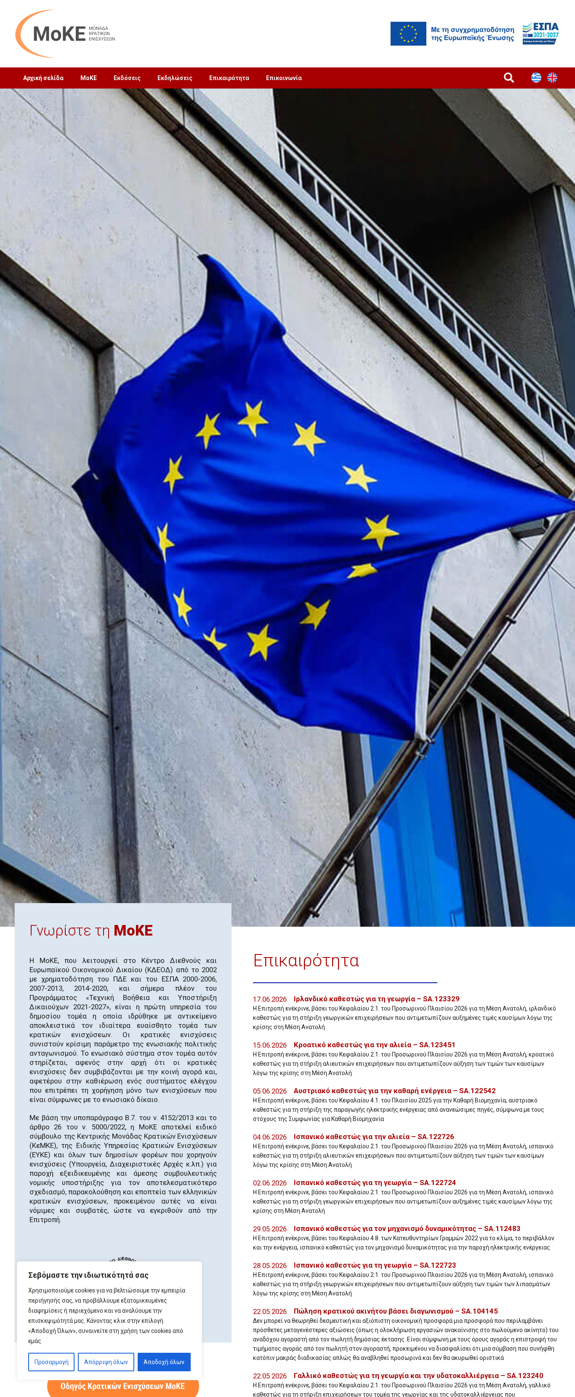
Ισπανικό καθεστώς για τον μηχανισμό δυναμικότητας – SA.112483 (407, 1228)
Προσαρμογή (52, 1362)
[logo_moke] (65, 33)
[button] (509, 78)
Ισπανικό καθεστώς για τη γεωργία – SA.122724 (375, 1182)
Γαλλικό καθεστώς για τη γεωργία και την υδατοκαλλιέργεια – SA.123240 (418, 1375)
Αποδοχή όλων (164, 1362)
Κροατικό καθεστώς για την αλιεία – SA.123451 (375, 1044)
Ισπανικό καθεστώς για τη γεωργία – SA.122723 (375, 1265)
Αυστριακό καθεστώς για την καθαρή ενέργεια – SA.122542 (395, 1090)
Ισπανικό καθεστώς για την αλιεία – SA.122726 (374, 1136)
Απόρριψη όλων (106, 1362)
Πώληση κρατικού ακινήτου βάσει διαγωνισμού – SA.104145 (396, 1311)
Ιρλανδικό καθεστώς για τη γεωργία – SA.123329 (377, 999)
